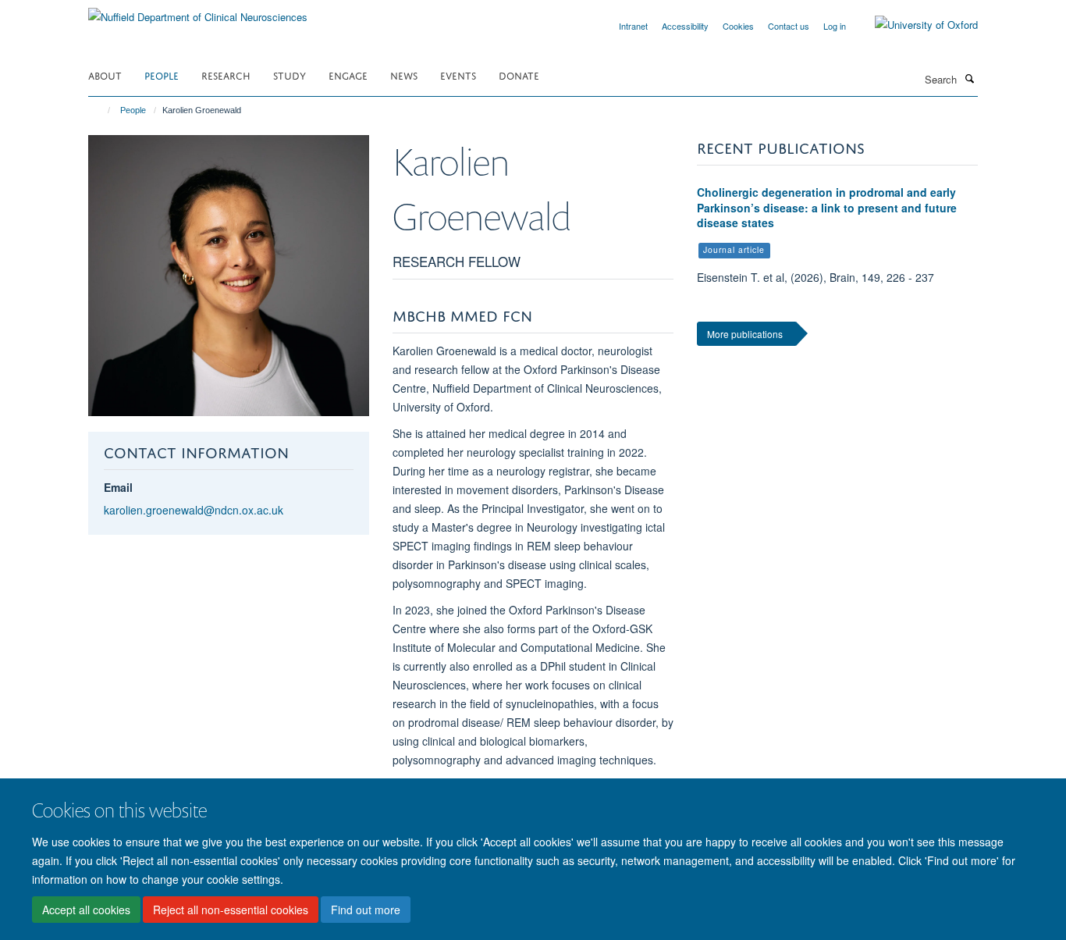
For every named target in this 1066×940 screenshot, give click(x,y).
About (105, 74)
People (161, 74)
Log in (834, 26)
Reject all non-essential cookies (230, 909)
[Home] (102, 110)
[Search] (969, 78)
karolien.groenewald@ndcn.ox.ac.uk (193, 510)
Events (458, 74)
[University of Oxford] (914, 25)
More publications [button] (745, 333)
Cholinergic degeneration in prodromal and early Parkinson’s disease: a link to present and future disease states (827, 207)
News (404, 74)
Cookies (738, 26)
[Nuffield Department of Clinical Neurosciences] (197, 11)
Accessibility (685, 26)
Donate (519, 74)
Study (289, 74)
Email (118, 487)
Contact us (788, 26)
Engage (348, 74)
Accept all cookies (86, 909)
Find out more (365, 909)
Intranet (633, 26)
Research (226, 74)
